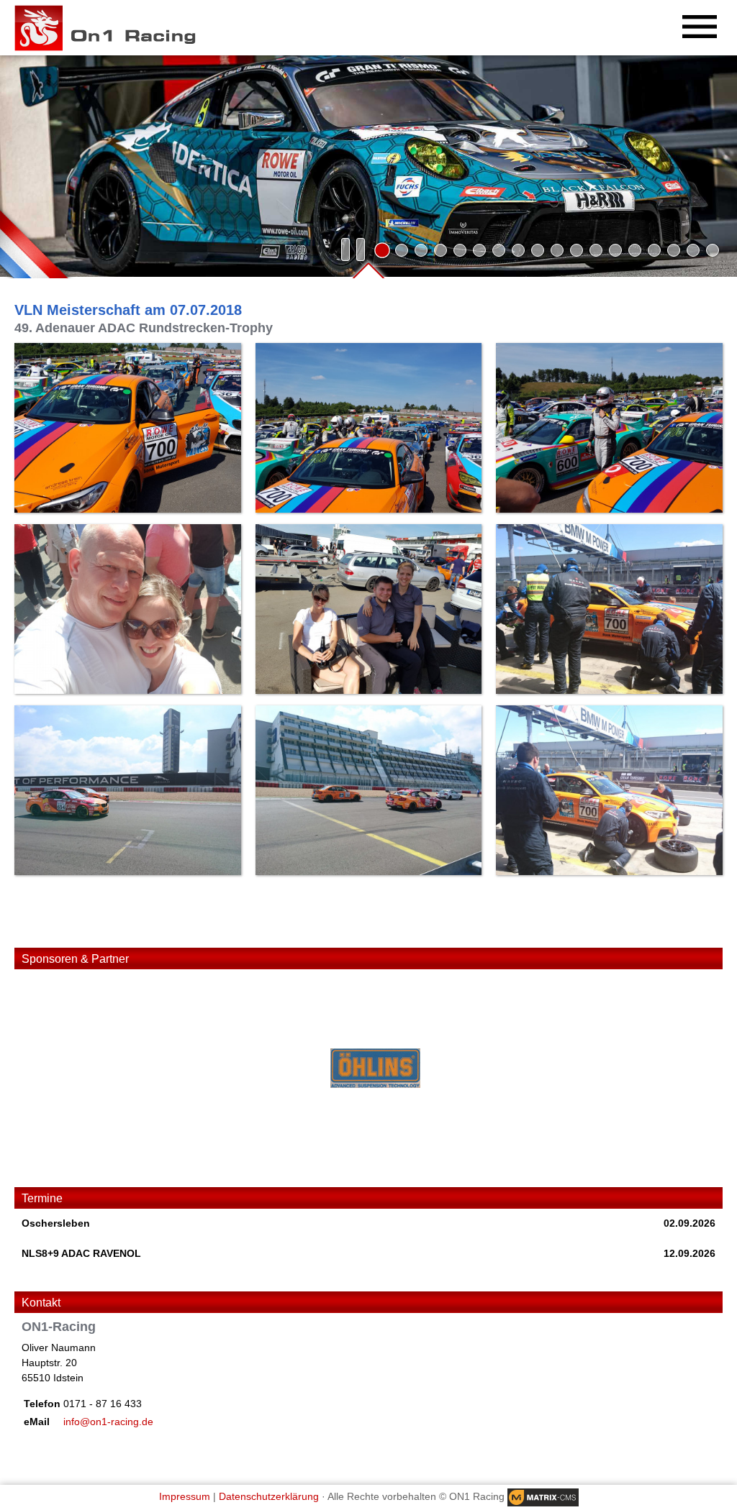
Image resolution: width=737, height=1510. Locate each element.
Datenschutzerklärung (269, 1497)
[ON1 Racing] (110, 28)
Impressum (184, 1497)
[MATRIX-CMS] (543, 1497)
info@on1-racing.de (108, 1421)
